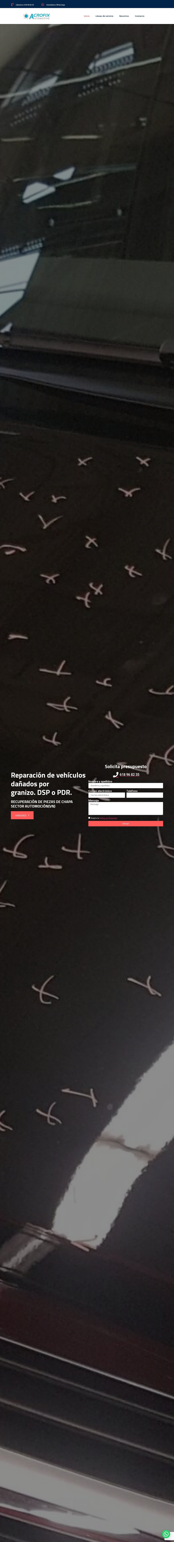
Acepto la (104, 818)
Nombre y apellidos (100, 781)
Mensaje (93, 800)
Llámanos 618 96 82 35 (25, 5)
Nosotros (124, 16)
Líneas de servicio (104, 16)
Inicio (87, 16)
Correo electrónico (100, 791)
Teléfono (132, 791)
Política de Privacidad (108, 818)
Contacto (139, 16)
